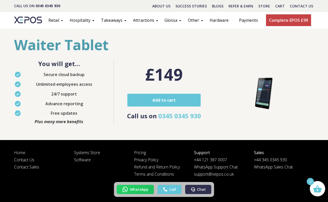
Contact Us (301, 6)
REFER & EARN (241, 6)
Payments (248, 20)
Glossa (171, 20)
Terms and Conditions (154, 174)
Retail (53, 20)
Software (82, 160)
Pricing (140, 152)
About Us (161, 6)
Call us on (164, 116)
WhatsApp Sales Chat (273, 167)
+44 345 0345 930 (270, 160)
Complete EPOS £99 (288, 20)
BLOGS (217, 6)
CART (280, 6)
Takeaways (111, 20)
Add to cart (164, 100)
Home (19, 152)
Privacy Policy (146, 160)
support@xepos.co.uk (214, 174)
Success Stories (191, 6)
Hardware (219, 20)
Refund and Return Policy (157, 167)
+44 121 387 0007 (210, 160)
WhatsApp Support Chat (216, 167)
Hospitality (80, 20)
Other (193, 20)
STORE (264, 6)
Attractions (143, 20)
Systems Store (87, 152)
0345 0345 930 (48, 5)
